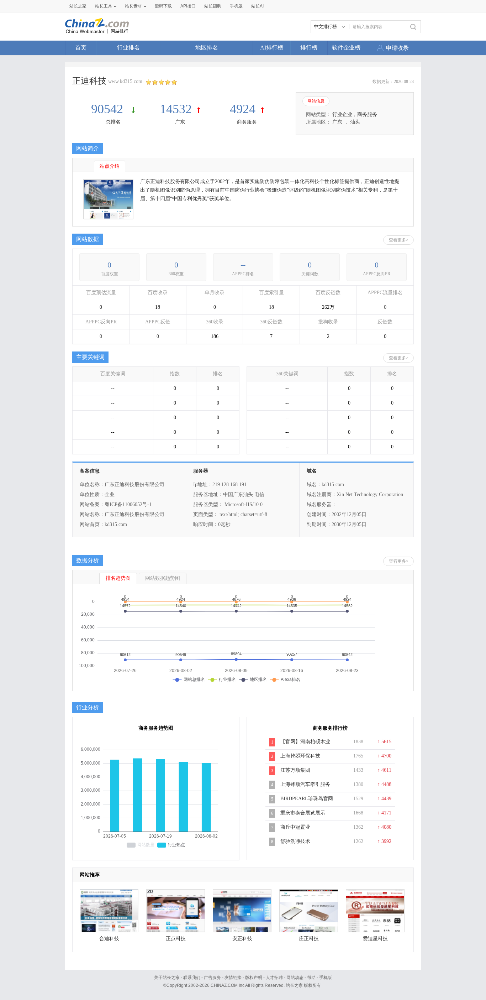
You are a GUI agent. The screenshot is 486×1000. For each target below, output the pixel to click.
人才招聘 (274, 977)
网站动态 (294, 977)
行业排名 (128, 48)
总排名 (113, 122)
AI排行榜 (271, 48)
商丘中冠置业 (295, 827)
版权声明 (253, 977)
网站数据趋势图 (162, 578)
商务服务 (247, 122)
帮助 (311, 977)
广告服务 (212, 977)
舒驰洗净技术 (295, 841)
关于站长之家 (167, 977)
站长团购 (212, 6)
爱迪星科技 (375, 938)
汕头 (355, 122)
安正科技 (242, 938)
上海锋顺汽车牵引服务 (305, 784)
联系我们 (191, 977)
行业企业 (342, 114)
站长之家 (77, 6)
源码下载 (163, 6)
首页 (80, 48)
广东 (180, 122)
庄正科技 (309, 938)
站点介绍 (110, 166)
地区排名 (206, 48)
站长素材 (133, 6)
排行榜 (308, 48)
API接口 (188, 6)
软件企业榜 (346, 48)
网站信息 (315, 101)
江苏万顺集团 (295, 770)
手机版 (325, 977)
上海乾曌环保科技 (300, 756)
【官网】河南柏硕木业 (305, 741)
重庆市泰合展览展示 (302, 813)
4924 (242, 109)
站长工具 (103, 6)
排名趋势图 (118, 578)
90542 (108, 109)
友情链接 (233, 977)
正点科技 (176, 938)
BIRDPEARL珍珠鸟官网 (306, 798)
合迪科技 (109, 938)
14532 (176, 109)
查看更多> (398, 240)
